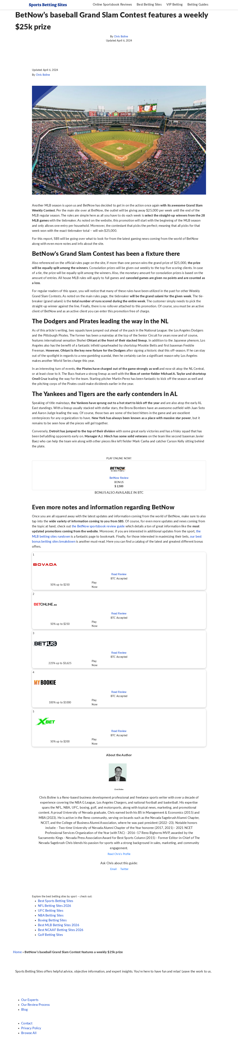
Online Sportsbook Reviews (112, 4)
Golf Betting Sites (50, 934)
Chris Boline (121, 36)
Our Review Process (35, 1004)
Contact (26, 1023)
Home (17, 952)
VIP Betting (174, 4)
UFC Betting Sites (50, 910)
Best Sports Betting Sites (55, 901)
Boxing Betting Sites (52, 920)
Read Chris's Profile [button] (119, 854)
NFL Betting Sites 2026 (54, 905)
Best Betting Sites (149, 4)
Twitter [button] (124, 869)
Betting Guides (197, 4)
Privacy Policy (31, 1028)
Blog (24, 1009)
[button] (119, 475)
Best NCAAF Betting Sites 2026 (60, 930)
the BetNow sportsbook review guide (98, 526)
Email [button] (113, 869)
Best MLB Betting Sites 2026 (58, 925)
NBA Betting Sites (50, 915)
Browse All (28, 1033)
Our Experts (29, 1000)
